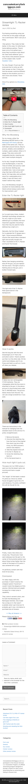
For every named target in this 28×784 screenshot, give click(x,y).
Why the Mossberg (10, 120)
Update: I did (7, 61)
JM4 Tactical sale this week (11, 724)
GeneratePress (15, 781)
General (5, 744)
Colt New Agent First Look (11, 717)
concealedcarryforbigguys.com (14, 5)
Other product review (11, 624)
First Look (6, 742)
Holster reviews (7, 749)
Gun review (6, 747)
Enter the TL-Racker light (13, 122)
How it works (9, 124)
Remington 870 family (9, 142)
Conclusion (8, 128)
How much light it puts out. (13, 126)
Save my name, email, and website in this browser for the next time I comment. (14, 680)
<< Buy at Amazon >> (13, 130)
